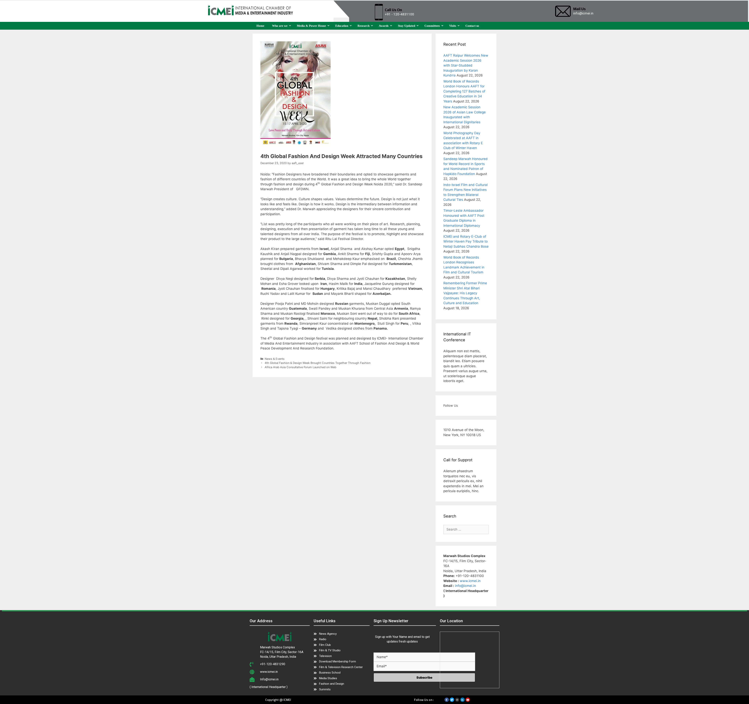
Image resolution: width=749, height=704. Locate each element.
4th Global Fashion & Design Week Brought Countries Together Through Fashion (317, 362)
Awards (384, 25)
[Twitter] (452, 700)
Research (363, 25)
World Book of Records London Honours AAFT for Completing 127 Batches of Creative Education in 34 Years (464, 91)
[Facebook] (447, 700)
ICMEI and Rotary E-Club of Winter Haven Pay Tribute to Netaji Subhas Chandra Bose (466, 241)
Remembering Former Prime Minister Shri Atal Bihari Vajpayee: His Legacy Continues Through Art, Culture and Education (465, 293)
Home (260, 25)
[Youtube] (468, 700)
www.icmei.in (470, 581)
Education (341, 25)
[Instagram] (457, 700)
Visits (452, 25)
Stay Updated (406, 25)
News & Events (275, 358)
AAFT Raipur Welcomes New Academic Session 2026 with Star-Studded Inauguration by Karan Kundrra (465, 65)
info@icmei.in (465, 586)
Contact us (472, 25)
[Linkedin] (462, 700)
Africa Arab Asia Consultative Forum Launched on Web (300, 367)
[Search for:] (466, 529)
